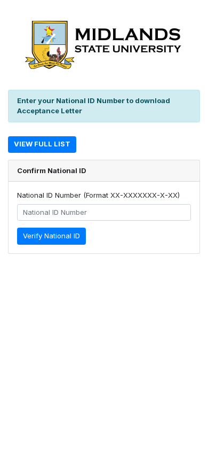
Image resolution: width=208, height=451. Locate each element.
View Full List (42, 143)
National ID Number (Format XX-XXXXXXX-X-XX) (98, 195)
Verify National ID (51, 235)
